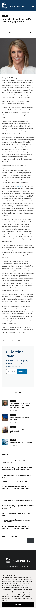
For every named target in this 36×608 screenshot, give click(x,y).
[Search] (30, 540)
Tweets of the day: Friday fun (21, 442)
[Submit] (20, 32)
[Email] (25, 32)
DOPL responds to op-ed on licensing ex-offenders (17, 476)
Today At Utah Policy (15, 340)
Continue (18, 604)
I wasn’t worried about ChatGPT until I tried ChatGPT (16, 461)
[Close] (34, 572)
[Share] (15, 32)
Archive (4, 16)
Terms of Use (11, 595)
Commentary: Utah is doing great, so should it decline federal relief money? (20, 405)
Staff (3, 25)
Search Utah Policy (9, 536)
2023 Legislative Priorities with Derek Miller (16, 514)
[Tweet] (10, 32)
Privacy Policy (23, 595)
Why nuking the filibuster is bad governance (21, 431)
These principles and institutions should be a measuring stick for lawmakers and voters (18, 469)
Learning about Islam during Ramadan (20, 418)
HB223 (19, 186)
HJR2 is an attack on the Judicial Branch (17, 482)
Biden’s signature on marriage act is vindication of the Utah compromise (15, 487)
